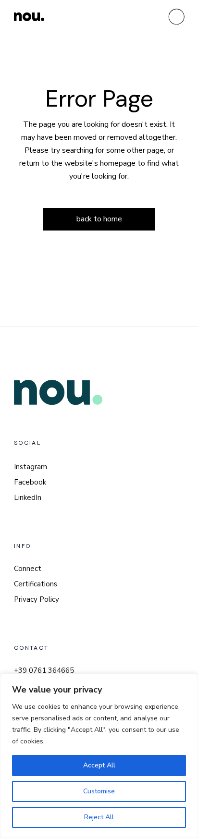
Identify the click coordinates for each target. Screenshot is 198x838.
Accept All (99, 765)
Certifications (35, 584)
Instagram (30, 467)
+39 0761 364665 (44, 670)
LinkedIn (27, 497)
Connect (27, 568)
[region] (99, 756)
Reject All (99, 817)
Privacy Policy (36, 599)
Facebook (30, 482)
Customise (99, 791)
